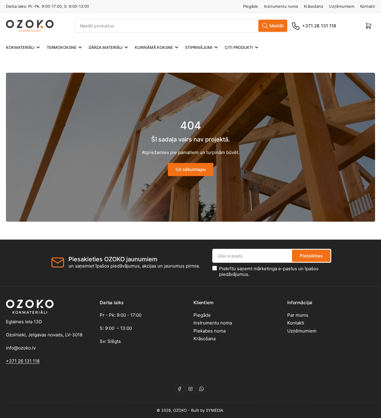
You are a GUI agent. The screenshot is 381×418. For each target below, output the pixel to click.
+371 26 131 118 (319, 26)
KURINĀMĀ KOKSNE (154, 47)
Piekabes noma (209, 331)
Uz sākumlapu (191, 169)
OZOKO (180, 410)
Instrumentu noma (281, 6)
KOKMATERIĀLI (20, 47)
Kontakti (367, 6)
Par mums (297, 315)
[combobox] (181, 26)
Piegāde (250, 6)
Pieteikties (311, 256)
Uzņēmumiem (341, 6)
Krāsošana (313, 6)
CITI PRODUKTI (239, 47)
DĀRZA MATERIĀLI (106, 47)
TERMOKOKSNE (61, 47)
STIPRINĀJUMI (199, 47)
